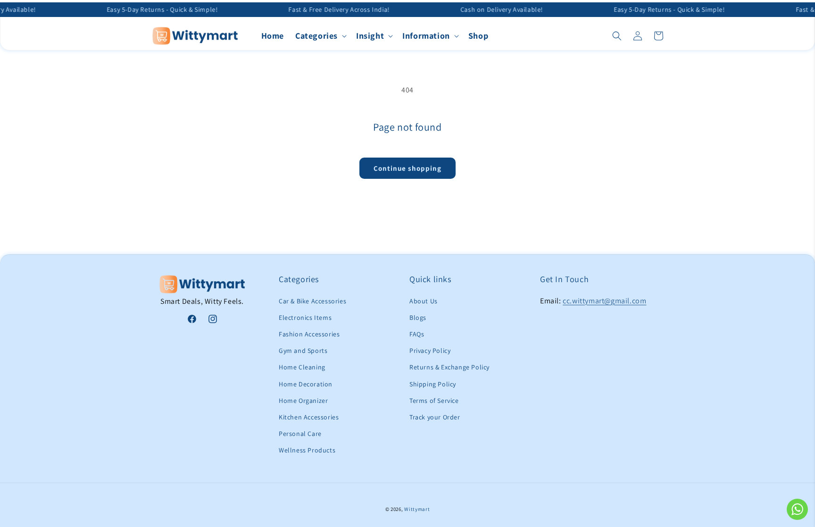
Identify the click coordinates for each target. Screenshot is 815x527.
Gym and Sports (303, 350)
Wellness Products (307, 450)
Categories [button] (299, 279)
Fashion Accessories (309, 334)
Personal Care (300, 433)
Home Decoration (306, 384)
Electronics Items (305, 317)
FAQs (416, 334)
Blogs (417, 317)
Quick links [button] (430, 279)
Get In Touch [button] (564, 279)
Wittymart (417, 509)
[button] (320, 36)
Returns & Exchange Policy (449, 367)
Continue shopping (407, 168)
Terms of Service (434, 400)
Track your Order (434, 417)
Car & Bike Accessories (312, 301)
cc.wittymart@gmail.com (604, 301)
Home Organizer (303, 400)
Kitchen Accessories (309, 417)
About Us (423, 301)
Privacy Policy (429, 350)
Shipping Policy (432, 384)
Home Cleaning (302, 367)
